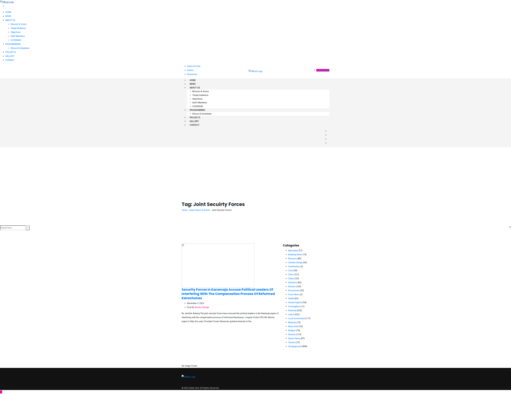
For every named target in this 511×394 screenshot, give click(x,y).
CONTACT (10, 60)
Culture (291, 278)
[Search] (6, 6)
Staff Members (18, 36)
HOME (8, 12)
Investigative (294, 306)
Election (292, 286)
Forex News (293, 294)
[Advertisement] (255, 167)
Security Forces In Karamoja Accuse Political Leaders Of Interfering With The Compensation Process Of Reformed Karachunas (228, 293)
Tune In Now (323, 70)
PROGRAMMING (13, 44)
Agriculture (293, 250)
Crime (291, 274)
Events (190, 70)
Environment (294, 290)
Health (291, 298)
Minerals (292, 322)
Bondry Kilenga (202, 307)
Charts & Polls (193, 66)
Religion (292, 330)
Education (292, 282)
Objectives (16, 32)
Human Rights (294, 302)
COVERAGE (16, 40)
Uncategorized (295, 346)
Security (292, 334)
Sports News (294, 338)
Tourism (292, 342)
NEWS (8, 16)
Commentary (294, 266)
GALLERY (9, 56)
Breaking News (295, 254)
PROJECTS (10, 52)
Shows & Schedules (20, 48)
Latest (291, 314)
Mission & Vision (18, 24)
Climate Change (295, 262)
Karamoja (292, 310)
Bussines (292, 258)
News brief (293, 326)
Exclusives (192, 74)
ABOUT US (10, 20)
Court (290, 270)
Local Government (296, 318)
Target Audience (18, 28)
